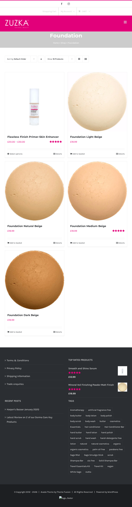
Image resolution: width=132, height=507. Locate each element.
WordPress (113, 492)
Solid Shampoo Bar (108, 460)
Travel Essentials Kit (80, 466)
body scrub (75, 421)
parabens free (116, 449)
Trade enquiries (15, 384)
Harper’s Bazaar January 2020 (23, 409)
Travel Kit (98, 466)
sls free (91, 460)
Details (59, 154)
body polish (106, 415)
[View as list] (85, 59)
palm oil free (99, 449)
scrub (110, 455)
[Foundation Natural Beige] (34, 191)
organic (117, 444)
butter (103, 421)
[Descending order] (41, 59)
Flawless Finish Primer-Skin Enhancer (33, 136)
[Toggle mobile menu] (125, 22)
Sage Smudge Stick (93, 455)
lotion (73, 444)
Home (56, 43)
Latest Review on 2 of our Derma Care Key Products (29, 419)
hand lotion (91, 432)
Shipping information (18, 376)
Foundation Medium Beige (88, 226)
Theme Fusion (64, 492)
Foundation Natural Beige (24, 226)
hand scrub (75, 438)
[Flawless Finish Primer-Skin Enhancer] (34, 101)
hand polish (107, 432)
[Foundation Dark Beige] (34, 280)
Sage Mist (75, 455)
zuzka (88, 472)
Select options (16, 154)
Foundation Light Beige (86, 136)
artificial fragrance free (99, 410)
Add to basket (78, 154)
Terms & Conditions (18, 360)
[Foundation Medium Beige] (97, 191)
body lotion (91, 415)
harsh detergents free (111, 438)
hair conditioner (92, 427)
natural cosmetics (100, 444)
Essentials (75, 427)
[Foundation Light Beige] (97, 101)
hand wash (90, 438)
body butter (75, 415)
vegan (110, 466)
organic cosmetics (79, 449)
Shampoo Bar (76, 460)
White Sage (75, 472)
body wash (90, 421)
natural (83, 444)
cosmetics (115, 421)
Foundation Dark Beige (23, 315)
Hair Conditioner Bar (114, 427)
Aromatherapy (77, 410)
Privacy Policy (14, 368)
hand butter (76, 432)
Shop (63, 43)
